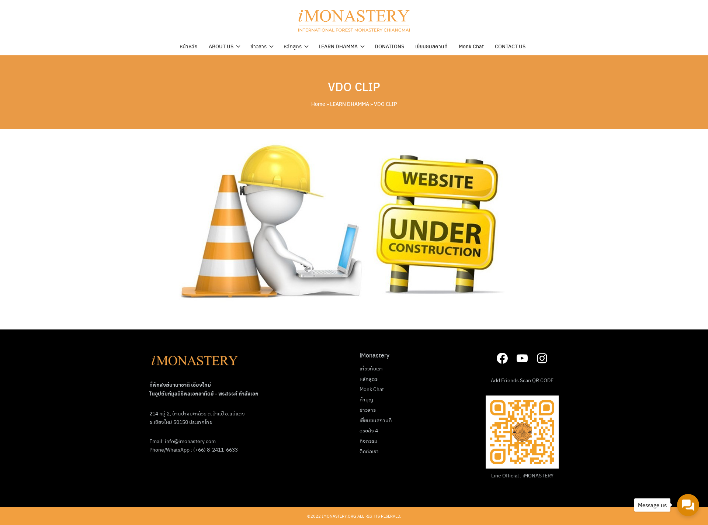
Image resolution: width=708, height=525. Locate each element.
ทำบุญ (366, 399)
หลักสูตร (293, 46)
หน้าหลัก (189, 46)
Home (318, 103)
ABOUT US (221, 46)
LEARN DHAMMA (338, 46)
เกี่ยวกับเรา (371, 368)
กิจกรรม (369, 440)
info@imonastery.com (190, 441)
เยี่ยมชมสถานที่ (431, 46)
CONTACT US (510, 46)
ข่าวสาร (258, 46)
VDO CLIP (354, 86)
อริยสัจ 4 (369, 430)
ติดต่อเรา (369, 451)
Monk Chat (471, 46)
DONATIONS (389, 46)
